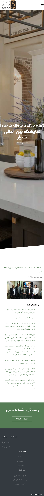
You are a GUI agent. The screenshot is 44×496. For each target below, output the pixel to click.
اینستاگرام (7, 442)
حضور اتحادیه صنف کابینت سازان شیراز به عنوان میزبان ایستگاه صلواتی (20, 311)
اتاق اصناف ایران (20, 475)
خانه (19, 456)
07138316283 (22, 418)
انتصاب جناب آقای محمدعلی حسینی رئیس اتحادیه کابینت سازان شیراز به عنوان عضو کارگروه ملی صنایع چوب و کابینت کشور (20, 371)
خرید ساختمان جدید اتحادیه (25, 317)
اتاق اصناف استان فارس (19, 479)
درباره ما (20, 461)
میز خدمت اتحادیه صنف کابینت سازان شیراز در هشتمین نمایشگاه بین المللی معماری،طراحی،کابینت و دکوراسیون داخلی (20, 337)
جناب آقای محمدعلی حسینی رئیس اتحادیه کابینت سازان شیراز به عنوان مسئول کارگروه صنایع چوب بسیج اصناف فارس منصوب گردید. (20, 384)
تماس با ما (20, 465)
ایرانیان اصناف (20, 484)
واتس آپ (6, 446)
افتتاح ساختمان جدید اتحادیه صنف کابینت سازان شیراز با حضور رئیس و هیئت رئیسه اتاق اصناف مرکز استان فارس (20, 326)
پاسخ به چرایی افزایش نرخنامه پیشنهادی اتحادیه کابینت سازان (20, 362)
